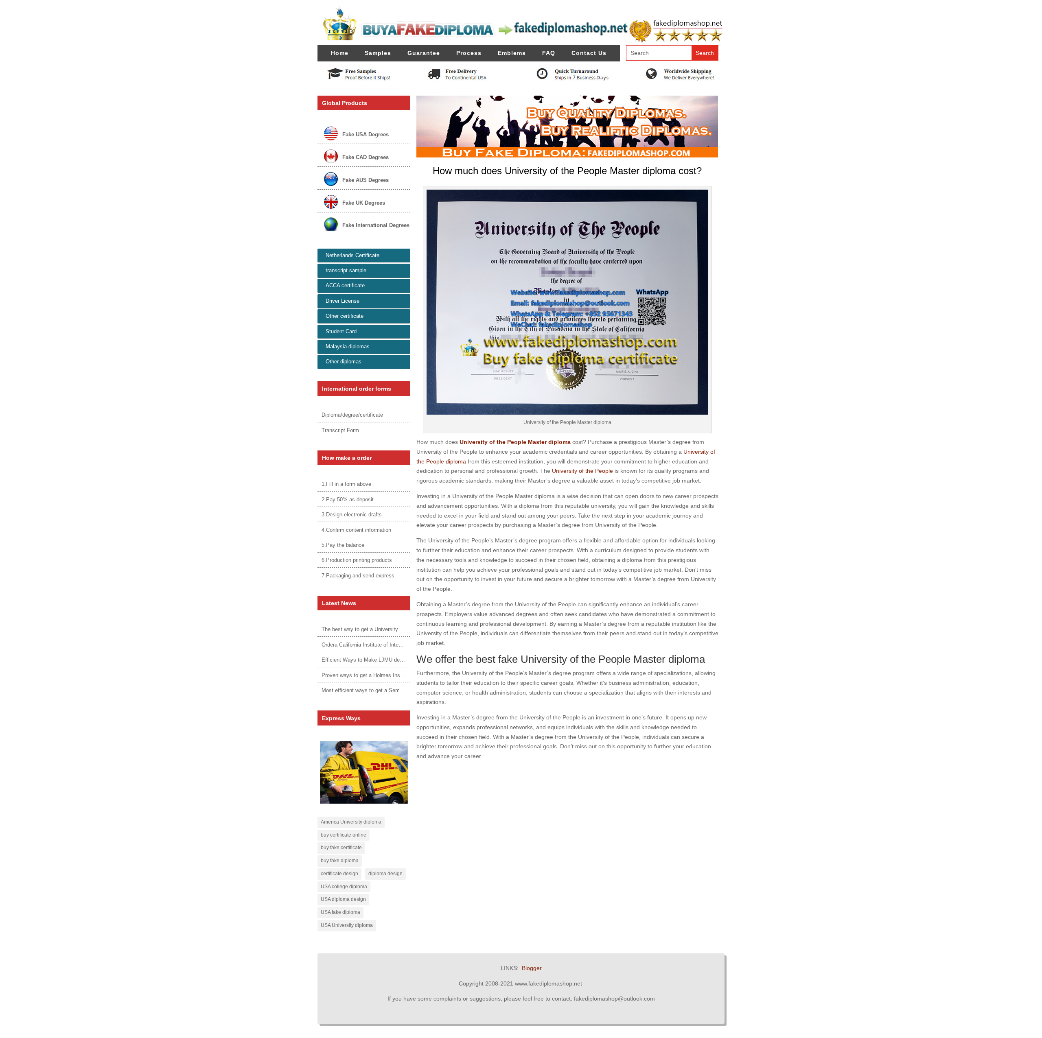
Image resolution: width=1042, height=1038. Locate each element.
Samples (378, 53)
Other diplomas (343, 361)
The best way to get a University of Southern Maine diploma (392, 629)
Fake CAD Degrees (365, 157)
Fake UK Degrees (363, 203)
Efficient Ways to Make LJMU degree (366, 660)
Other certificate (344, 316)
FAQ (548, 53)
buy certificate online (343, 835)
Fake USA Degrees (365, 134)
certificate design (339, 873)
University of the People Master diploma (515, 442)
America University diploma (351, 822)
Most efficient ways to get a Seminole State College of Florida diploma (405, 690)
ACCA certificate (345, 285)
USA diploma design (343, 899)
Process (469, 53)
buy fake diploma (340, 860)
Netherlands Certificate (352, 255)
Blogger (532, 968)
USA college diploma (344, 886)
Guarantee (423, 53)
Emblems (512, 53)
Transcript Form (340, 430)
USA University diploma (347, 925)
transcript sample (346, 270)
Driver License (342, 301)
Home (339, 53)
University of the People (582, 471)
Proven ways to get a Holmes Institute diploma (377, 675)
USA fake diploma (340, 912)
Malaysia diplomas (348, 346)
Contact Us (588, 53)
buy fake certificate (341, 847)
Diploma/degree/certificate (352, 415)
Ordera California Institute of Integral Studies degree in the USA (396, 645)
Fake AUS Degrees (365, 180)
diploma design (385, 873)
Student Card (341, 331)
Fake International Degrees (375, 225)
